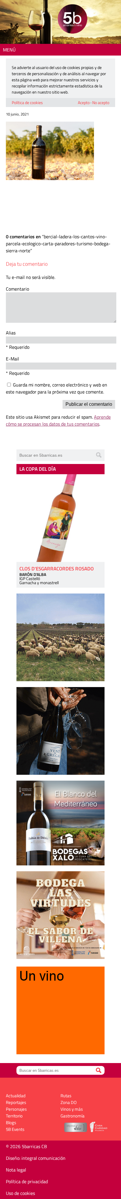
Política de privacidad (27, 1181)
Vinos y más (71, 1109)
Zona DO (68, 1102)
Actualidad (16, 1095)
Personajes (16, 1109)
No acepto (100, 102)
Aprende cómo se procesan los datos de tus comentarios (58, 420)
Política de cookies (27, 102)
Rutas (65, 1095)
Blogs (11, 1122)
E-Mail (12, 358)
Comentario (17, 288)
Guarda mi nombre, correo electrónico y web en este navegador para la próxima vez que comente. (56, 388)
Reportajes (16, 1102)
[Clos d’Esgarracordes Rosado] (60, 518)
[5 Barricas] (72, 20)
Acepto (84, 102)
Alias (11, 332)
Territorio (14, 1115)
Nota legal (16, 1169)
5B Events (15, 1129)
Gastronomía (72, 1115)
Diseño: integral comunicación (35, 1158)
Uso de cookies (20, 1193)
